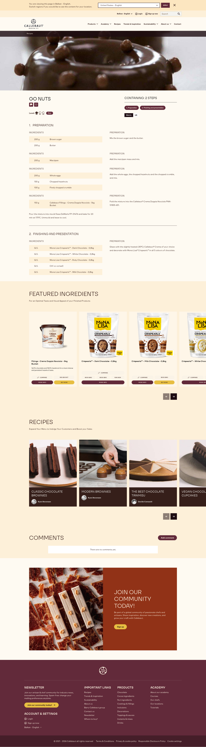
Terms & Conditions (105, 741)
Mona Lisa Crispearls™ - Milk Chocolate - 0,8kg (71, 272)
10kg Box (117, 377)
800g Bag (88, 377)
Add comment (167, 538)
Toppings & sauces (125, 715)
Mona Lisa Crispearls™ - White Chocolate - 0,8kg (72, 254)
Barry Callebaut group (94, 707)
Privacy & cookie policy (126, 741)
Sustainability (90, 700)
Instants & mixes (125, 719)
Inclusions (121, 707)
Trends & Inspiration (132, 24)
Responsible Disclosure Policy (151, 741)
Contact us (89, 711)
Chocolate (122, 692)
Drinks (120, 723)
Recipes (117, 24)
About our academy (159, 692)
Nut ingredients (124, 700)
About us (88, 704)
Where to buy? (91, 719)
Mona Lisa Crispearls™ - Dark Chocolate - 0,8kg (72, 248)
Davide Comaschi (145, 502)
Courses (154, 696)
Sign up (120, 627)
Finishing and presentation (154, 108)
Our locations (156, 704)
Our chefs (155, 700)
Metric (128, 115)
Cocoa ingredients (125, 696)
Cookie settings (174, 741)
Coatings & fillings (125, 704)
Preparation (132, 108)
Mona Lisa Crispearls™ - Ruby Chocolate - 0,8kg (72, 260)
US (136, 115)
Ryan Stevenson (44, 502)
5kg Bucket (64, 377)
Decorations (123, 711)
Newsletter (89, 715)
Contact (177, 24)
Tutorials (154, 707)
